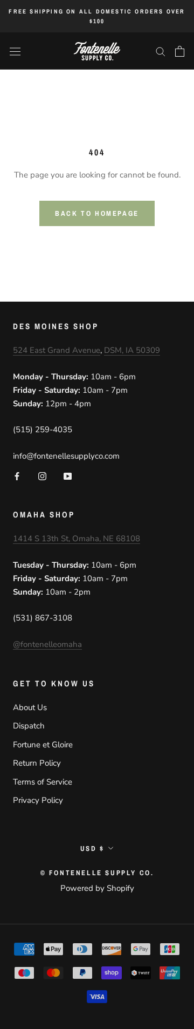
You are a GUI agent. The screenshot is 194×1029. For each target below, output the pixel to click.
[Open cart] (179, 51)
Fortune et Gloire (43, 744)
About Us (30, 707)
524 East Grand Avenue (56, 350)
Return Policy (37, 763)
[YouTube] (68, 475)
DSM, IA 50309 (132, 350)
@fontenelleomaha (47, 644)
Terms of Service (42, 781)
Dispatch (29, 725)
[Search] (160, 51)
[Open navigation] (15, 51)
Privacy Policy (38, 800)
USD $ (92, 848)
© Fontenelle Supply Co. (97, 872)
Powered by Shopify (97, 888)
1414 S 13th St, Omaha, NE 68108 (76, 538)
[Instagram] (42, 475)
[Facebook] (17, 475)
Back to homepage (97, 213)
